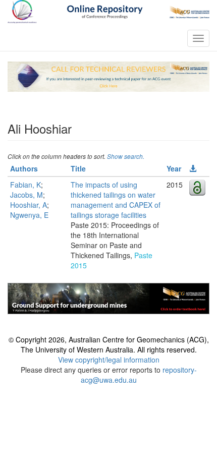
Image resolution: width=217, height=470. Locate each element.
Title (78, 168)
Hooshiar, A (28, 205)
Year (174, 168)
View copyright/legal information (108, 360)
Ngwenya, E (29, 215)
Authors (24, 168)
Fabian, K (25, 185)
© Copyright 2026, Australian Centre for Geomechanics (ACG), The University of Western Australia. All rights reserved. (109, 344)
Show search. (125, 156)
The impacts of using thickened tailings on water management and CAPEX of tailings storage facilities (115, 200)
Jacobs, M (26, 195)
